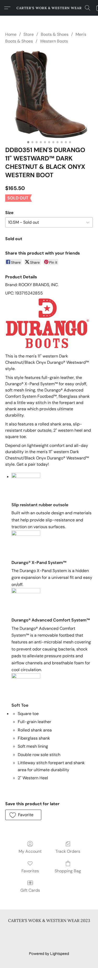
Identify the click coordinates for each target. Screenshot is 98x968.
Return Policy (72, 937)
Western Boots (54, 41)
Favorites (30, 871)
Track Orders (67, 851)
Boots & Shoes (54, 34)
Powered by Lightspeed (49, 954)
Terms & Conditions (35, 930)
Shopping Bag (68, 871)
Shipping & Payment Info (35, 937)
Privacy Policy (68, 930)
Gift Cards (30, 890)
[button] (49, 8)
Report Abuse (59, 945)
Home (10, 34)
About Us (35, 945)
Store (29, 34)
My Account (30, 851)
